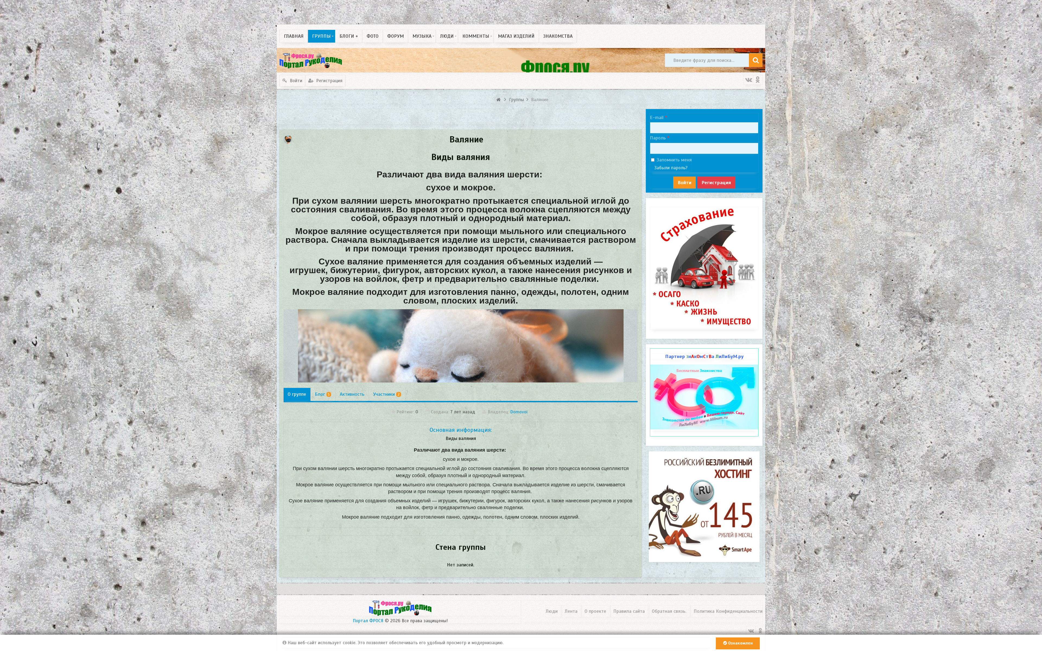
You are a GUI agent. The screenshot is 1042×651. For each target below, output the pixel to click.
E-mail (656, 117)
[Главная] (499, 100)
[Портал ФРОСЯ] (310, 60)
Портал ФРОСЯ (368, 621)
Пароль (658, 138)
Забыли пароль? (671, 168)
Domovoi (519, 412)
